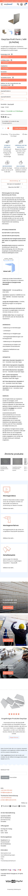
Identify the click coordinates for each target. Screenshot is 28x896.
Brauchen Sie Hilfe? (13, 187)
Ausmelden (13, 777)
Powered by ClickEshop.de (14, 889)
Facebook (6, 806)
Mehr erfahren (8, 673)
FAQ (2, 859)
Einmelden (5, 777)
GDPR (2, 857)
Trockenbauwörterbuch (8, 860)
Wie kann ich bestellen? (14, 184)
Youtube (23, 806)
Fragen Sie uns (14, 737)
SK (9, 870)
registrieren (7, 755)
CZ (13, 870)
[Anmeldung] (21, 4)
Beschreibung (14, 181)
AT (18, 870)
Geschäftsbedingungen (8, 855)
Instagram (14, 806)
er (11, 408)
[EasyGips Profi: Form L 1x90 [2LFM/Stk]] (14, 18)
